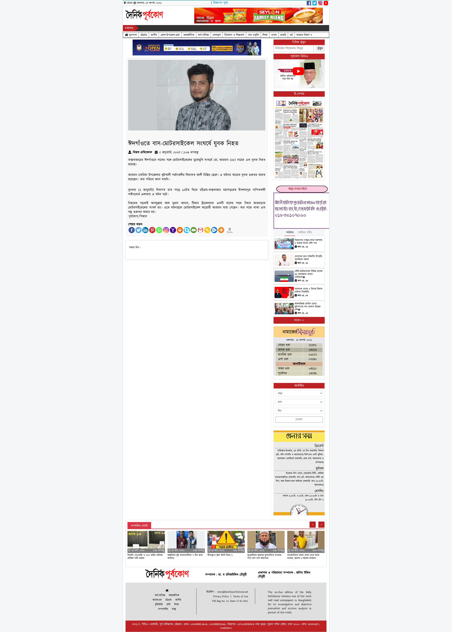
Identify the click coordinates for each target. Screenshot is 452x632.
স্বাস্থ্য (174, 609)
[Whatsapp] (159, 230)
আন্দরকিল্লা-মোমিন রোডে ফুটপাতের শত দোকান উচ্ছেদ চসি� (307, 306)
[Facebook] (132, 230)
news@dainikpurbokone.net (232, 592)
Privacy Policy (221, 596)
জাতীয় (154, 35)
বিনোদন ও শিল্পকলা (234, 35)
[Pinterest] (152, 230)
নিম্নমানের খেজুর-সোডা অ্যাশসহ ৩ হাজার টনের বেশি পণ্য (308, 241)
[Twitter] (138, 230)
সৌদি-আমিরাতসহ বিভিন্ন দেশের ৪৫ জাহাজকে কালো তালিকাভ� (308, 274)
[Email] (194, 230)
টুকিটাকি (159, 604)
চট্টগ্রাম (144, 35)
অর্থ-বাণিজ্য (203, 35)
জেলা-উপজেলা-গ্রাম (170, 35)
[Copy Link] (207, 230)
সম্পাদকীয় (163, 609)
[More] (221, 230)
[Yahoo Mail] (173, 230)
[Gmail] (200, 230)
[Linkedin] (145, 230)
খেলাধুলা (217, 35)
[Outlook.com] (214, 230)
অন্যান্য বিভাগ (303, 35)
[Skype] (187, 230)
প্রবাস (274, 35)
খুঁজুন (320, 48)
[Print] (180, 230)
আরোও (298, 320)
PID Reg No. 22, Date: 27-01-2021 (230, 601)
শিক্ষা (265, 35)
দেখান (299, 419)
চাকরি (283, 35)
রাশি (168, 604)
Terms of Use (240, 596)
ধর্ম (291, 35)
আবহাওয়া (157, 600)
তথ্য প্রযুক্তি (253, 35)
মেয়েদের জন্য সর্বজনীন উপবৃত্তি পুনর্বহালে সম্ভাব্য (308, 258)
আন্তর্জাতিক (188, 35)
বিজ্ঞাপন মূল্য (220, 3)
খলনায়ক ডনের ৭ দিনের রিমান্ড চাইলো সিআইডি (308, 290)
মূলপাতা (132, 35)
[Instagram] (166, 230)
